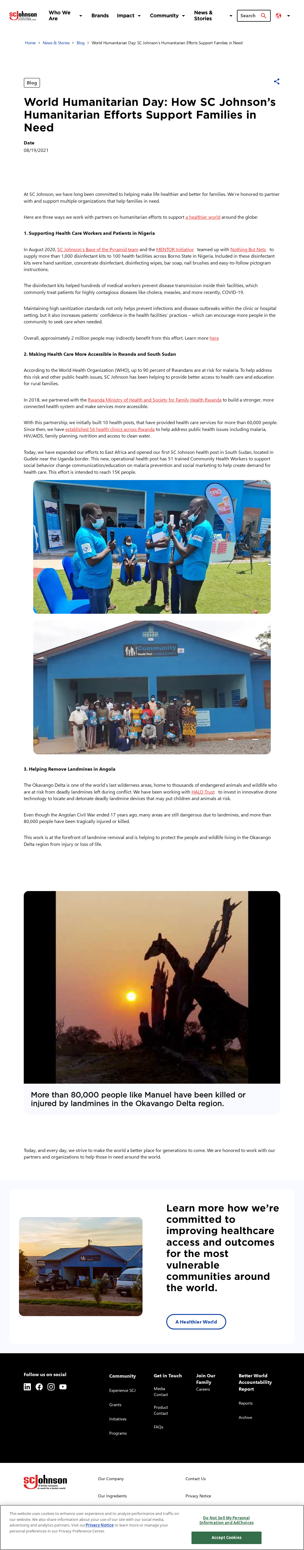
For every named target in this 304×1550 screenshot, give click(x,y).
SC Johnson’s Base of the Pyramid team (97, 249)
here (215, 338)
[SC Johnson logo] (45, 1482)
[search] (263, 15)
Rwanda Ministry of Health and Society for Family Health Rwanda (154, 399)
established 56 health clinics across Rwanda (110, 429)
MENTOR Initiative (176, 249)
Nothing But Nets (249, 249)
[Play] (152, 987)
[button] (284, 15)
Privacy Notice (100, 1525)
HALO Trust (204, 792)
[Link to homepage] (23, 15)
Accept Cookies (226, 1537)
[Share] (276, 81)
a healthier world (203, 217)
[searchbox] (250, 15)
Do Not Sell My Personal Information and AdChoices (227, 1520)
